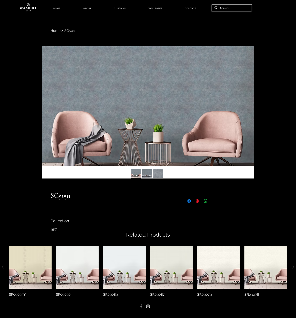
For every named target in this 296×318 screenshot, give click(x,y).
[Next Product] (293, 267)
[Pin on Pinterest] (197, 201)
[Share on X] (213, 201)
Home (55, 31)
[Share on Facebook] (189, 201)
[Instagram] (148, 306)
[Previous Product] (2, 267)
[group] (148, 271)
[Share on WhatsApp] (205, 201)
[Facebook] (141, 306)
